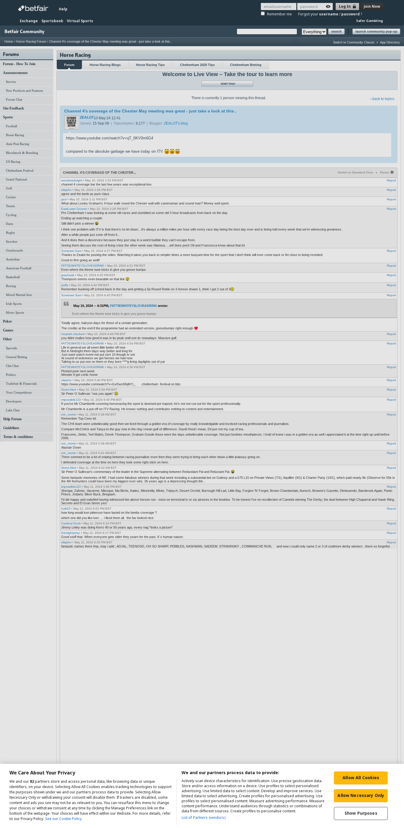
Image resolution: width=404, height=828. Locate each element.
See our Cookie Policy (63, 818)
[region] (202, 796)
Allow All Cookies (360, 777)
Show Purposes (361, 813)
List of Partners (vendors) (203, 817)
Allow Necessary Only (360, 795)
